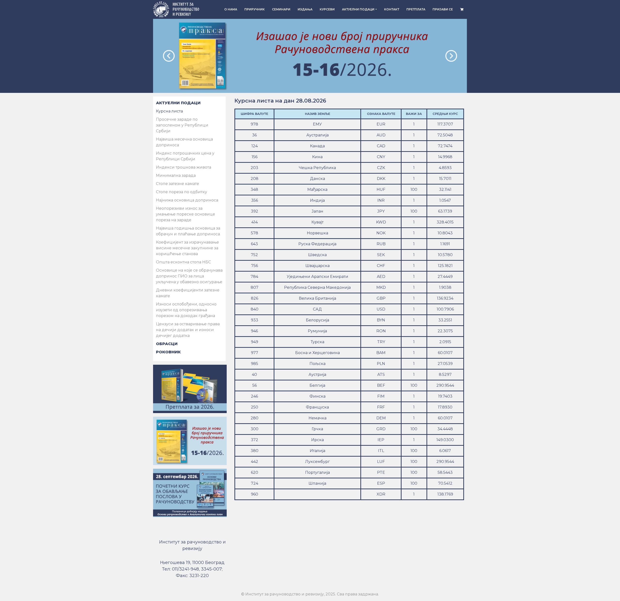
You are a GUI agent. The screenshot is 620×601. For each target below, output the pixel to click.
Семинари (281, 9)
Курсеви (327, 9)
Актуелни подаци (358, 9)
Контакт (391, 9)
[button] (169, 56)
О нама (230, 9)
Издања (305, 9)
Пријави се (443, 9)
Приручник (254, 9)
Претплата (415, 9)
